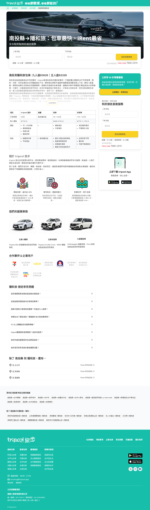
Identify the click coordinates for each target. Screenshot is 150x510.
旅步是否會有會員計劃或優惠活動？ (25, 347)
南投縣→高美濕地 (13, 402)
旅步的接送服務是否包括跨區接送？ (25, 340)
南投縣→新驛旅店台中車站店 (125, 397)
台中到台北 (48, 458)
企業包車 (109, 439)
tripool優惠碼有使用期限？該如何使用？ (27, 332)
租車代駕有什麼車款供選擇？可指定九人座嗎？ (29, 309)
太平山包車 (11, 458)
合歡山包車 (11, 465)
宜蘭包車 (23, 455)
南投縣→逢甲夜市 (29, 397)
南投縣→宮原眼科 (46, 402)
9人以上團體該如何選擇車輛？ (23, 324)
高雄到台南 (48, 455)
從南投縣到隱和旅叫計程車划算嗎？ (25, 301)
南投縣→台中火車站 (75, 397)
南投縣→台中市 (43, 397)
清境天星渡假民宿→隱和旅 (17, 416)
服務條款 (19, 483)
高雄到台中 (48, 465)
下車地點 (68, 51)
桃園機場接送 (35, 455)
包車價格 (89, 439)
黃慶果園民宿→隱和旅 (36, 420)
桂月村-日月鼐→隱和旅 (73, 416)
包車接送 (15, 8)
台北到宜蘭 (48, 462)
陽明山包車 (11, 462)
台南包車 (23, 469)
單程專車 (99, 439)
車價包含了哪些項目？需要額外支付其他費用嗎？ (30, 317)
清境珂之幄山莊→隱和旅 (16, 420)
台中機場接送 (35, 462)
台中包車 (32, 8)
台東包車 (23, 465)
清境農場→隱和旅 (55, 416)
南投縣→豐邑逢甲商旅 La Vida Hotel (98, 397)
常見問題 (119, 439)
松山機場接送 (35, 458)
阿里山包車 (11, 455)
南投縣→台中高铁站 (30, 402)
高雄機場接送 (35, 465)
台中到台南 (48, 469)
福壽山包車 (11, 469)
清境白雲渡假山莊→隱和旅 (93, 416)
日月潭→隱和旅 (128, 416)
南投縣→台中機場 (13, 397)
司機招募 (129, 439)
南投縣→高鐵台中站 (59, 397)
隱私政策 (10, 483)
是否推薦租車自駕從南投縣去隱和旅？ (26, 293)
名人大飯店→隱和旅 (113, 416)
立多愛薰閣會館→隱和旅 (38, 416)
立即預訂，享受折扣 (120, 92)
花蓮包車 (23, 458)
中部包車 (24, 8)
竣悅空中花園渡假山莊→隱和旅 (57, 420)
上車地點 (16, 51)
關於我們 (139, 439)
